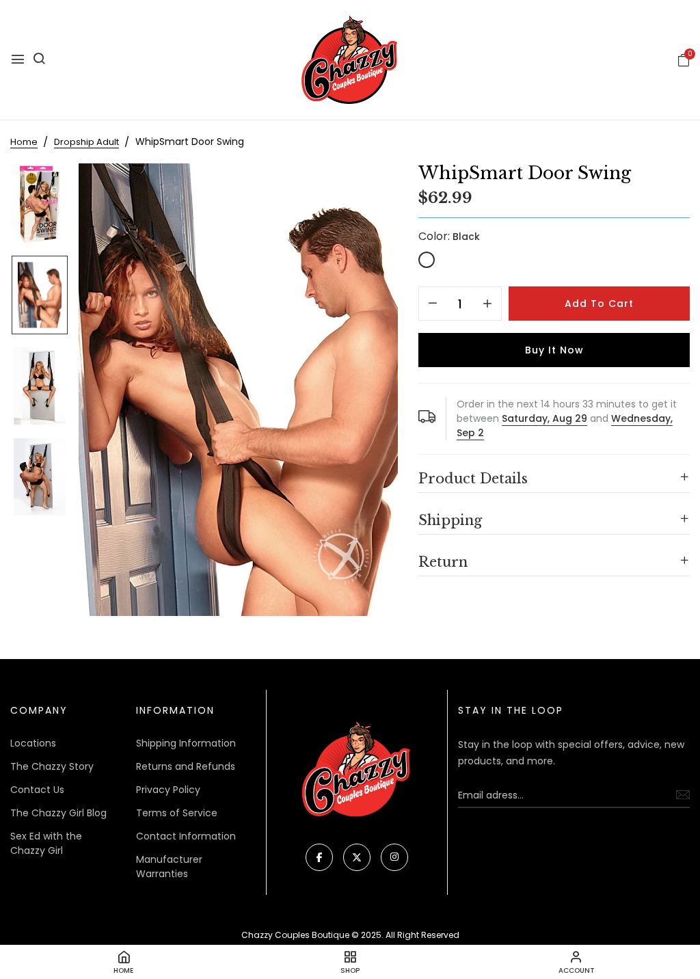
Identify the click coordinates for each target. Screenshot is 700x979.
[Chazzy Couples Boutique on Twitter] (357, 857)
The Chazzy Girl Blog (58, 813)
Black (426, 260)
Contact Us (37, 789)
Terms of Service (176, 813)
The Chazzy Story (52, 766)
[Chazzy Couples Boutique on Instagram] (394, 857)
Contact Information (186, 836)
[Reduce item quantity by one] (432, 304)
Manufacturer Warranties (169, 867)
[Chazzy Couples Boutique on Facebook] (319, 857)
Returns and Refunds (185, 766)
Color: (449, 236)
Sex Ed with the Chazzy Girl (46, 843)
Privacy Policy (168, 789)
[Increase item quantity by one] (487, 304)
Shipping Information (186, 743)
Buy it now (554, 350)
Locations (33, 743)
